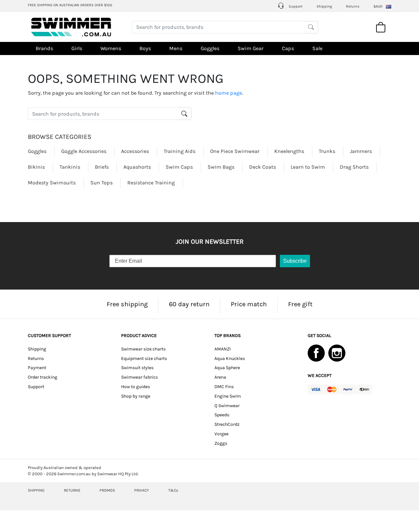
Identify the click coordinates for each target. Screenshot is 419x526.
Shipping (324, 6)
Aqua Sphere (227, 367)
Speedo (221, 415)
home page (228, 93)
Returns (352, 6)
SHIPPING (36, 490)
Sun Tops (101, 182)
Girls (76, 48)
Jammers (361, 151)
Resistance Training (151, 182)
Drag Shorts (354, 167)
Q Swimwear (227, 405)
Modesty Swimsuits (52, 182)
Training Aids (179, 151)
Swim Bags (221, 167)
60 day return (189, 304)
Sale (317, 48)
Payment (37, 367)
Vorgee (221, 434)
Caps (288, 48)
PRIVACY (141, 490)
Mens (175, 48)
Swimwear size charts (143, 349)
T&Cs (173, 490)
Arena (220, 377)
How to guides (135, 386)
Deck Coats (262, 167)
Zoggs (220, 443)
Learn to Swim (308, 167)
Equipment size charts (144, 358)
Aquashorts (137, 167)
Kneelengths (289, 151)
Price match (249, 304)
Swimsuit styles (137, 367)
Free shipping (127, 304)
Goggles (210, 48)
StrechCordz (227, 424)
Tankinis (70, 167)
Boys (145, 48)
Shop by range (135, 396)
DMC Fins (224, 386)
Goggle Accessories (83, 151)
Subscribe (295, 261)
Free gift (300, 304)
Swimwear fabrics (139, 377)
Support (295, 6)
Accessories (135, 151)
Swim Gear (251, 48)
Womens (110, 48)
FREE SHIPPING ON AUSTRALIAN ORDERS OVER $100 (70, 5)
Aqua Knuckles (229, 358)
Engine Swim (227, 396)
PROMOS (107, 490)
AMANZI (222, 349)
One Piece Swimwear (235, 151)
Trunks (327, 151)
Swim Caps (179, 167)
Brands (44, 48)
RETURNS (72, 490)
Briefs (102, 167)
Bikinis (36, 167)
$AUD (377, 6)
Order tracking (42, 377)
